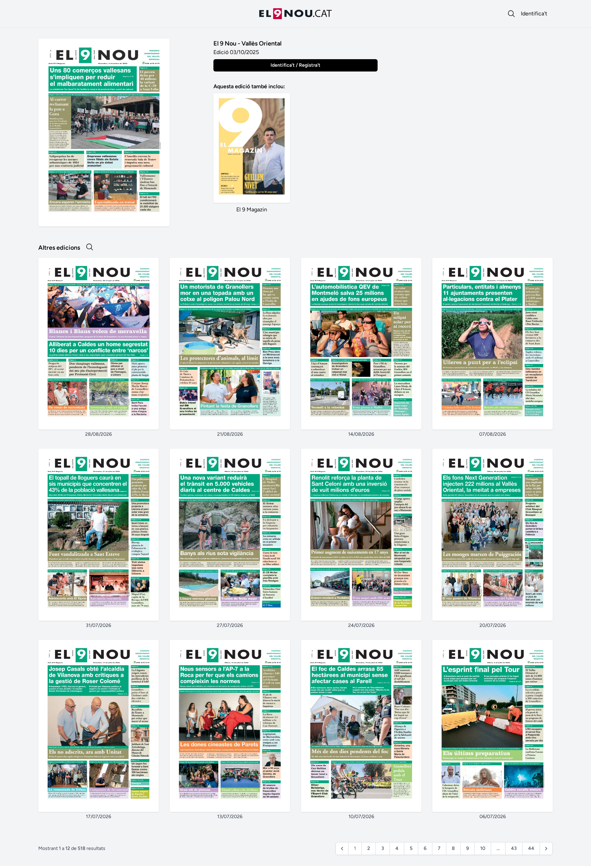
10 (482, 848)
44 (531, 848)
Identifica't (534, 13)
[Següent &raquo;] (546, 848)
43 (514, 848)
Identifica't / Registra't (295, 65)
